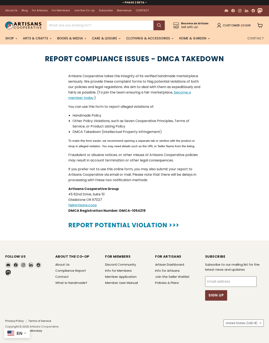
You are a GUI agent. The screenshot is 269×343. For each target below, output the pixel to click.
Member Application (121, 276)
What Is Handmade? (71, 283)
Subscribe (106, 10)
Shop (10, 38)
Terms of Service (39, 321)
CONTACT (142, 10)
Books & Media (70, 38)
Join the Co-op (84, 10)
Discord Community (120, 264)
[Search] (159, 25)
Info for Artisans (167, 270)
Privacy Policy (14, 321)
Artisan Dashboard (169, 264)
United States (241, 323)
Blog (25, 10)
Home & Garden (193, 38)
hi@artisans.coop (82, 205)
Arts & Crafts (36, 38)
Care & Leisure (105, 38)
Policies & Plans (167, 283)
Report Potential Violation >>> (123, 225)
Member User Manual (121, 283)
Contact (255, 38)
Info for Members (118, 270)
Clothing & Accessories (148, 38)
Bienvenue (124, 10)
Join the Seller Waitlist (172, 276)
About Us (11, 10)
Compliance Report (70, 270)
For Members (61, 10)
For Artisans (40, 10)
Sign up (216, 295)
